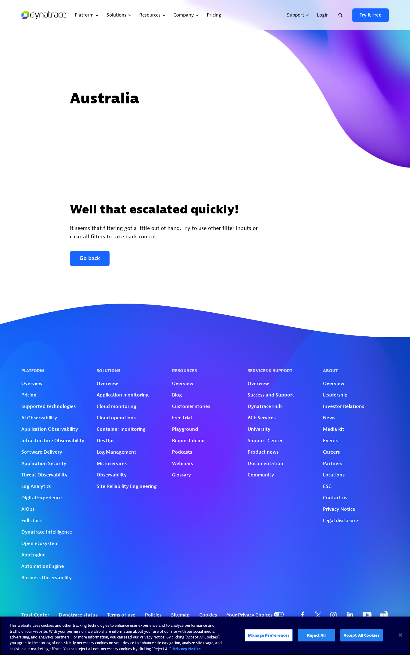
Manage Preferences (268, 635)
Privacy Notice (187, 648)
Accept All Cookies (361, 635)
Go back (90, 258)
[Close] (400, 635)
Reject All (316, 635)
